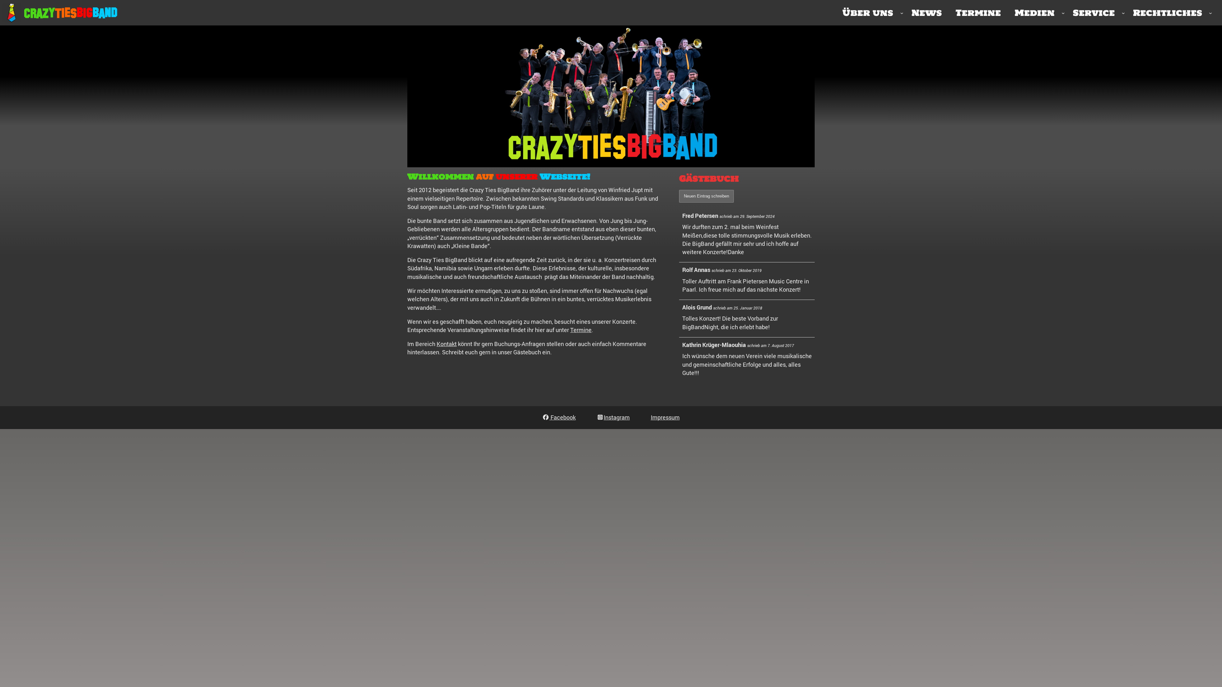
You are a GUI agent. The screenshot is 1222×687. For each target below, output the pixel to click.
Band (105, 13)
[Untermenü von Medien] (1063, 12)
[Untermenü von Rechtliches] (1210, 12)
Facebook (562, 417)
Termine (581, 330)
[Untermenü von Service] (1123, 12)
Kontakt (447, 344)
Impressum (665, 417)
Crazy (39, 13)
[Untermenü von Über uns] (901, 12)
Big (85, 13)
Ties (66, 13)
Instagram (617, 417)
